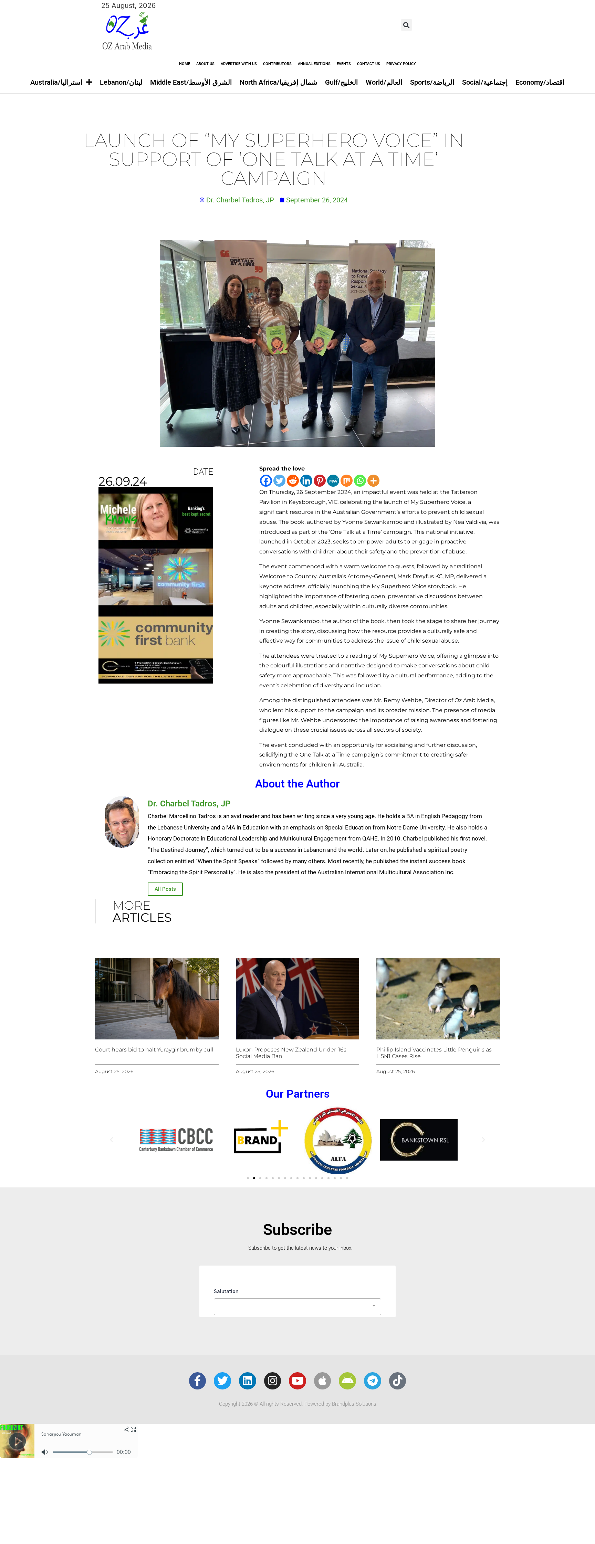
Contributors (277, 64)
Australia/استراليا (56, 82)
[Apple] (322, 1380)
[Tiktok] (397, 1380)
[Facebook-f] (197, 1380)
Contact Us (368, 64)
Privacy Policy (401, 64)
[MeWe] (333, 481)
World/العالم (384, 82)
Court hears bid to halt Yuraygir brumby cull (154, 1049)
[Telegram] (372, 1380)
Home (184, 64)
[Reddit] (293, 481)
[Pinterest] (320, 481)
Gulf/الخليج (341, 82)
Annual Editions (314, 64)
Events (344, 64)
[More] (373, 481)
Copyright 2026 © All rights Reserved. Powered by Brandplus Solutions (297, 1404)
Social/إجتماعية (485, 82)
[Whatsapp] (360, 481)
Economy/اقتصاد (540, 82)
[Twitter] (279, 481)
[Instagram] (272, 1380)
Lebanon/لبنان (121, 82)
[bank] (155, 681)
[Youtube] (297, 1380)
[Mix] (347, 481)
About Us (205, 64)
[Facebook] (266, 481)
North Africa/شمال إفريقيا (278, 82)
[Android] (347, 1380)
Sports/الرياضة (432, 82)
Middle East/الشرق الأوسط (191, 82)
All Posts (165, 889)
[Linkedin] (306, 481)
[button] (406, 25)
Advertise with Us (239, 64)
